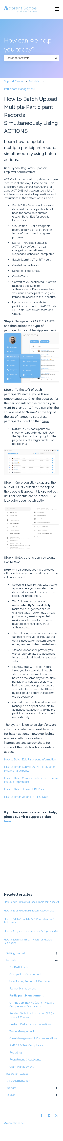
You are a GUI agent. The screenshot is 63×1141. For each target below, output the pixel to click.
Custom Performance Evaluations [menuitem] (30, 1024)
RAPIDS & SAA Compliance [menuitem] (26, 1045)
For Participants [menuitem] (19, 967)
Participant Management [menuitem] (26, 995)
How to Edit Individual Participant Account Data (29, 910)
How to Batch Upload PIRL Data (24, 789)
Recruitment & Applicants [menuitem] (25, 1059)
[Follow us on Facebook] (41, 1115)
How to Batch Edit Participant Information (30, 759)
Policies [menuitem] (10, 1094)
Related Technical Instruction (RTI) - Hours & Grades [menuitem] (31, 1015)
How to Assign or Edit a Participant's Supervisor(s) (31, 931)
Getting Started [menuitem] (15, 953)
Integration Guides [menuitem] (17, 1073)
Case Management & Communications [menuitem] (33, 1038)
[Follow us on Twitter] (56, 1115)
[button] (56, 953)
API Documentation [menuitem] (18, 1080)
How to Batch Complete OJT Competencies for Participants (30, 921)
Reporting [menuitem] (15, 1052)
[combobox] (28, 58)
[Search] (56, 58)
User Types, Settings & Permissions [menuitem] (31, 981)
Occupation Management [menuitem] (25, 974)
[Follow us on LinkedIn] (49, 1115)
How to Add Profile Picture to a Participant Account (31, 902)
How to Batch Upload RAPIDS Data (26, 796)
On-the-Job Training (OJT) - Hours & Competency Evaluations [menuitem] (31, 1004)
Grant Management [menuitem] (21, 1066)
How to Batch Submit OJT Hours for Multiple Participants (28, 941)
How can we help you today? (28, 45)
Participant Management (19, 89)
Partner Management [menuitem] (22, 988)
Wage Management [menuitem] (21, 1031)
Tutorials (34, 81)
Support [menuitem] (11, 1087)
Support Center (13, 81)
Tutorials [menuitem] (11, 960)
